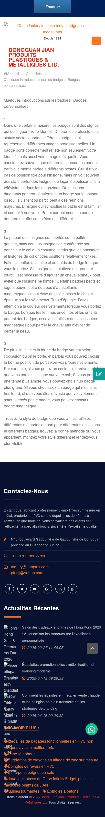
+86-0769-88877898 (28, 556)
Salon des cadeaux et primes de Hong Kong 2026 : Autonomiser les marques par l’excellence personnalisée (61, 633)
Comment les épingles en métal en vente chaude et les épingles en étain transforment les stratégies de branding (61, 701)
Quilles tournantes (23, 791)
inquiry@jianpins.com (30, 567)
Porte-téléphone (22, 754)
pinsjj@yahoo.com (27, 572)
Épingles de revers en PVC (31, 766)
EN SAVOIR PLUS (20, 727)
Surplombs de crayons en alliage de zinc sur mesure (53, 760)
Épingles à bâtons (62, 791)
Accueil (13, 73)
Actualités (34, 73)
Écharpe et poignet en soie (31, 772)
